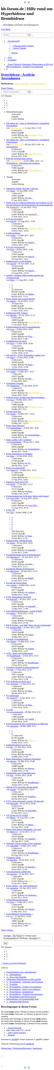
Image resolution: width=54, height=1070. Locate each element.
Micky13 (13, 832)
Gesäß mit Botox (13, 233)
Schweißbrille (40, 84)
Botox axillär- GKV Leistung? (19, 440)
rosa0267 (32, 839)
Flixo (12, 249)
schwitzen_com (26, 84)
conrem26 (14, 684)
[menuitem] (23, 46)
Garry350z (14, 498)
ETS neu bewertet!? (14, 219)
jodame (13, 642)
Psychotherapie (12, 696)
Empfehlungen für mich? (16, 341)
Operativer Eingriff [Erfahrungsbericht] (22, 667)
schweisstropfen (16, 712)
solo (29, 198)
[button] (7, 107)
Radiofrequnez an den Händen (19, 261)
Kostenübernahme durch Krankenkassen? (23, 555)
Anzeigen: (7, 936)
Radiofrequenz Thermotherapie (19, 541)
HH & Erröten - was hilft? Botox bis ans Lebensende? (28, 625)
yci (11, 916)
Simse (12, 191)
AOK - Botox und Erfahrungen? (19, 653)
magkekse (14, 888)
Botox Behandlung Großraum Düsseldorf (23, 759)
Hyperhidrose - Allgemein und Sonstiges (23, 163)
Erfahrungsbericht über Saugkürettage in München (27, 724)
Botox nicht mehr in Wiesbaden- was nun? (23, 829)
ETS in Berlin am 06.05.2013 (18, 681)
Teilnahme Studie (13, 857)
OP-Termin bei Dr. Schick (17, 815)
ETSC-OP (10, 510)
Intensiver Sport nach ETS (17, 482)
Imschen (13, 860)
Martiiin (13, 315)
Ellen (12, 280)
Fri (29, 463)
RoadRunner (15, 656)
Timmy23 (14, 470)
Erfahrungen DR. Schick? (17, 313)
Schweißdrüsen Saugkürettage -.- (20, 914)
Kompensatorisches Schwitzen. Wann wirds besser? (27, 496)
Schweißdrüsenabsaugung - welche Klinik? (24, 611)
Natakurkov (15, 386)
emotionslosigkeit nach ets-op (18, 745)
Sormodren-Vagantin (14, 383)
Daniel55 (14, 698)
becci (12, 400)
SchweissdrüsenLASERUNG (18, 872)
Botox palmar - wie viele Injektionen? (21, 886)
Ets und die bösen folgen (16, 583)
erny (30, 754)
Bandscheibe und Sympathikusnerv (21, 773)
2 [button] (6, 103)
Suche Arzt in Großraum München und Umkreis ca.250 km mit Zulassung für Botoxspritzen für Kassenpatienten (29, 204)
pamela (13, 789)
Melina (31, 294)
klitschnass (14, 571)
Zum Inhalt (5, 29)
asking (12, 613)
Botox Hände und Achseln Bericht (20, 299)
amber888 (14, 846)
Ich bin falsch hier (13, 411)
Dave (12, 902)
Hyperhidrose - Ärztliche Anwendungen (18, 76)
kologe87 (32, 550)
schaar (30, 620)
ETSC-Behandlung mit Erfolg (18, 597)
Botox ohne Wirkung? (15, 426)
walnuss (13, 585)
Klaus (12, 543)
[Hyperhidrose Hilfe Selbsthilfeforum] (25, 2)
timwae (13, 761)
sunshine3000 (15, 627)
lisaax (30, 350)
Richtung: (24, 938)
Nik (11, 775)
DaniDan (32, 796)
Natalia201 (14, 207)
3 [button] (6, 105)
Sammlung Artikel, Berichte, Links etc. (22, 188)
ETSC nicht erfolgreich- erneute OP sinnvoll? (25, 801)
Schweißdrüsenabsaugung (17, 369)
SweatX (9, 710)
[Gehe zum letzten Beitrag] (42, 135)
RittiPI (30, 578)
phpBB (15, 1039)
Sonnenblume (15, 428)
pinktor (13, 301)
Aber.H (13, 221)
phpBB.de (30, 1044)
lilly (11, 747)
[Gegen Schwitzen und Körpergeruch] (29, 2)
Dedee (16, 84)
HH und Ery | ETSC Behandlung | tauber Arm (25, 355)
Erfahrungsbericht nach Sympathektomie (23, 327)
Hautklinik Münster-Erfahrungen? (20, 569)
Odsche (31, 909)
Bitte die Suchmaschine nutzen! (19, 158)
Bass (30, 491)
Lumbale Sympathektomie (17, 639)
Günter (13, 235)
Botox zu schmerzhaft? (15, 468)
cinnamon (14, 726)
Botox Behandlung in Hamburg (19, 454)
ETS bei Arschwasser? (15, 247)
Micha (12, 818)
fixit (11, 670)
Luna (12, 329)
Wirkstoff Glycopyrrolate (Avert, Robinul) (23, 843)
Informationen (12, 147)
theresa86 (14, 803)
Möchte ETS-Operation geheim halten (22, 787)
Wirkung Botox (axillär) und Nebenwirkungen (25, 397)
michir (12, 484)
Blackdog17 (15, 557)
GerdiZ (31, 719)
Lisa (12, 512)
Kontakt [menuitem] (11, 1035)
